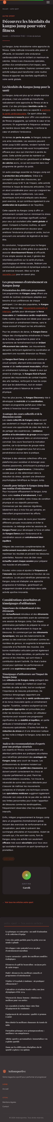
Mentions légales (9, 1102)
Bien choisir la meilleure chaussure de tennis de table (26, 1023)
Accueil (5, 9)
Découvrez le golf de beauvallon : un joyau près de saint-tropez (26, 965)
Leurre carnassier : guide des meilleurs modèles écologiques (26, 957)
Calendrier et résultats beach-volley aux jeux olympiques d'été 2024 (25, 990)
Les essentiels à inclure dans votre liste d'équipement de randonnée (22, 1007)
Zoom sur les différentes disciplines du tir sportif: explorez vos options (24, 1048)
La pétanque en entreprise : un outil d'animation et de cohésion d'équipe (26, 932)
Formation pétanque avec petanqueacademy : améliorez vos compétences (25, 1031)
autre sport (14, 9)
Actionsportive (17, 1071)
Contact (5, 1106)
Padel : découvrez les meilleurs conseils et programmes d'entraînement (24, 974)
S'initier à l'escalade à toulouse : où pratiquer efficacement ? (25, 982)
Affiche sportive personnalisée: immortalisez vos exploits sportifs (26, 1040)
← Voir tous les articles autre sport (17, 902)
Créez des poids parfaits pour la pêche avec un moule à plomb (26, 941)
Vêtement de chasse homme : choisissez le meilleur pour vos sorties (24, 999)
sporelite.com (9, 274)
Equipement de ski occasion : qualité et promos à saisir (26, 1015)
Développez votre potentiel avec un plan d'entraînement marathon (23, 949)
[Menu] (48, 2)
